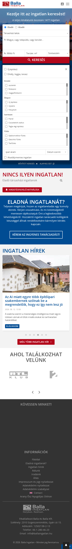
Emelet (7, 81)
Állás (36, 478)
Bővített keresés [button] (26, 163)
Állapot (7, 97)
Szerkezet (8, 114)
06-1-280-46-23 (40, 529)
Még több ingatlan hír (34, 341)
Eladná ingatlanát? (36, 463)
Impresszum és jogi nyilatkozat (36, 481)
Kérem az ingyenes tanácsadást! (36, 234)
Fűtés (6, 131)
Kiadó (21, 27)
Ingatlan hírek (24, 250)
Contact (37, 492)
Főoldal (36, 459)
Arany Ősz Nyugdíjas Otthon (36, 496)
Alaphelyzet (46, 163)
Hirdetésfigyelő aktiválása (23, 189)
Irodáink (36, 474)
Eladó (10, 27)
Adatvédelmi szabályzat (36, 489)
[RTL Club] (19, 375)
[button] (66, 69)
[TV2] (53, 375)
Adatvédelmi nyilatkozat (36, 485)
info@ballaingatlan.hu (39, 533)
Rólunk (36, 470)
